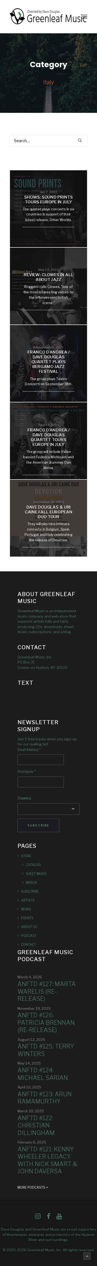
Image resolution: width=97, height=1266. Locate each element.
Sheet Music (36, 874)
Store (26, 856)
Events (27, 918)
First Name (27, 772)
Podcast (29, 936)
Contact (28, 945)
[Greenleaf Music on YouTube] (59, 1218)
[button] (84, 16)
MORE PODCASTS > (33, 1187)
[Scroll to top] (87, 1255)
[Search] (48, 140)
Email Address (29, 750)
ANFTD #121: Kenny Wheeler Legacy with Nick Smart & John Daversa (47, 1160)
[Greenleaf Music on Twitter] (48, 1218)
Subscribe (30, 891)
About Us (29, 927)
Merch (31, 883)
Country (24, 798)
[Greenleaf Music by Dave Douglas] (48, 16)
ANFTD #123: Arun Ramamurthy (45, 1098)
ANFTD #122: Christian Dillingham (36, 1125)
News (26, 909)
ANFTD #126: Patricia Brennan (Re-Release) (46, 1022)
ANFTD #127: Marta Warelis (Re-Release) (47, 991)
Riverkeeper (17, 1234)
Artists (27, 900)
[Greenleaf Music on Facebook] (38, 1218)
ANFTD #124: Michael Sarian (43, 1074)
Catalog (33, 865)
